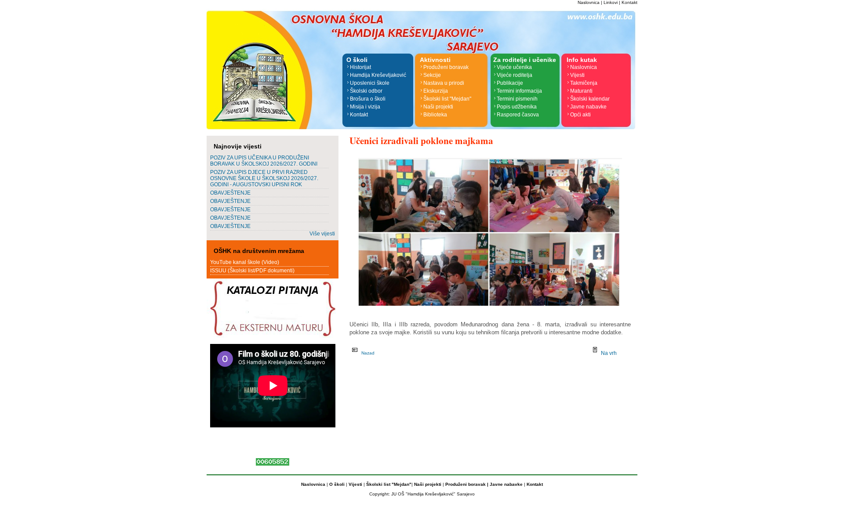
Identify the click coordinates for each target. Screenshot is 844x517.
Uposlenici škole (369, 83)
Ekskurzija (435, 91)
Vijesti (577, 75)
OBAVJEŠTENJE (230, 193)
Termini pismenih (517, 99)
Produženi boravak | (466, 484)
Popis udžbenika (517, 107)
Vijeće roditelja (514, 75)
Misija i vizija (365, 107)
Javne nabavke (588, 107)
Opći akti (580, 115)
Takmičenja (583, 83)
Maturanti (581, 91)
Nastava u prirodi (443, 83)
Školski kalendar (590, 99)
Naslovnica (589, 2)
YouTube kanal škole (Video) (244, 262)
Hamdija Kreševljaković (378, 75)
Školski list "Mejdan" (447, 99)
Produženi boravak (446, 67)
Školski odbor (366, 91)
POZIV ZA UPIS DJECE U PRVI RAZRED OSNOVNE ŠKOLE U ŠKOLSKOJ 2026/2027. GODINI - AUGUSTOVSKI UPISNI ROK (264, 178)
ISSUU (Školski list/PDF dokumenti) (252, 271)
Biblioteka (435, 115)
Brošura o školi (368, 99)
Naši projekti (438, 107)
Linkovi (611, 2)
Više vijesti (322, 234)
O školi (337, 484)
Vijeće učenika (514, 67)
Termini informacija (519, 91)
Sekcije (432, 75)
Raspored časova (518, 115)
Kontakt (629, 2)
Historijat (360, 67)
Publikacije (510, 83)
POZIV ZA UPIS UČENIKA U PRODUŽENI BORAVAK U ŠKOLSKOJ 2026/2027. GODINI (263, 161)
